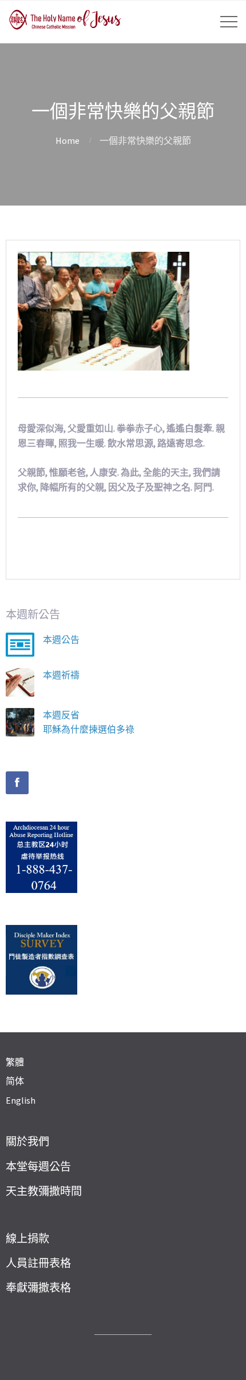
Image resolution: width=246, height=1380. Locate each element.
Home (67, 140)
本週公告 (61, 639)
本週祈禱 (61, 675)
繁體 (15, 1062)
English (20, 1100)
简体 (15, 1081)
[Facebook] (17, 782)
